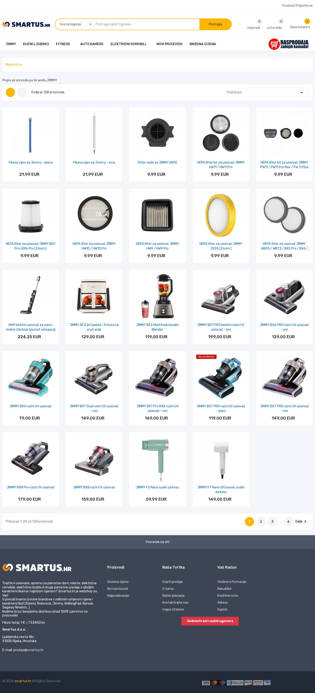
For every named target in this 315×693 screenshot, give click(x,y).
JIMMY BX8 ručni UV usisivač (94, 487)
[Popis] (22, 92)
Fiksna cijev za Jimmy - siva (94, 162)
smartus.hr (23, 681)
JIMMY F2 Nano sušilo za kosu (157, 487)
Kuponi (222, 609)
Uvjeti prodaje (172, 582)
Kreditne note (227, 596)
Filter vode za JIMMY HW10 (157, 162)
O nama (168, 589)
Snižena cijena (117, 582)
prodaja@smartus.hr (28, 650)
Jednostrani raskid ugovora (210, 621)
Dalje (301, 521)
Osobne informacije (231, 582)
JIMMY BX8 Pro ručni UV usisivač (30, 487)
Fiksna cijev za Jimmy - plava (31, 162)
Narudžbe (224, 589)
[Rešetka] (10, 92)
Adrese (222, 603)
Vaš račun (227, 567)
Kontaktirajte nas (175, 603)
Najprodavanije (118, 596)
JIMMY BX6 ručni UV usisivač (31, 406)
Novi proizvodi (117, 589)
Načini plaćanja (173, 596)
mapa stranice (173, 609)
